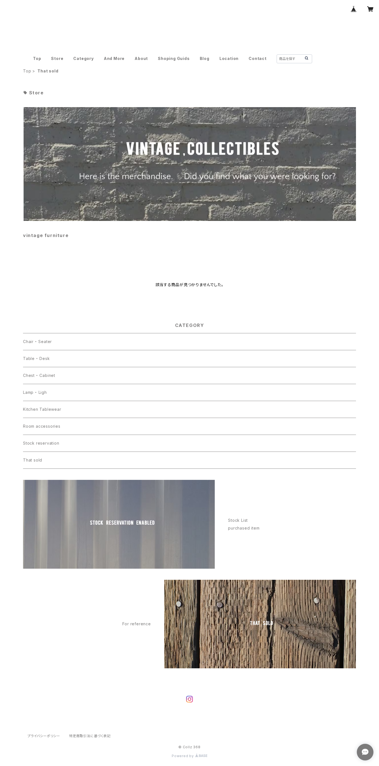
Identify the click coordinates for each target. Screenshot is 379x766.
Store (57, 58)
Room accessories (41, 426)
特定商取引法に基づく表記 (90, 736)
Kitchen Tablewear (42, 409)
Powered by (183, 756)
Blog (204, 58)
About (141, 58)
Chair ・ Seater (37, 341)
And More (114, 58)
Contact (258, 58)
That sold (32, 460)
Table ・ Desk (36, 358)
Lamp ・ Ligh (35, 392)
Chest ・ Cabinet (39, 375)
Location (229, 58)
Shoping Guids (174, 58)
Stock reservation (41, 443)
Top (37, 58)
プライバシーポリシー (43, 736)
